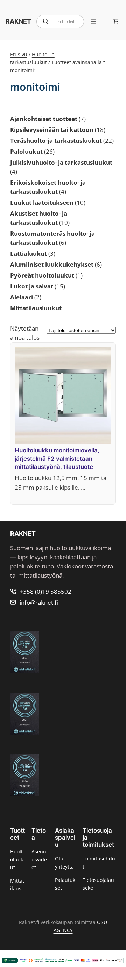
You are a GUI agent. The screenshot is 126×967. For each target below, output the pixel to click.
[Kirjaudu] (104, 21)
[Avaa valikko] (93, 21)
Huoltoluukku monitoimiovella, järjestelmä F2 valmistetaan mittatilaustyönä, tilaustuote (57, 458)
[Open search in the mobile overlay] (60, 22)
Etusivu (18, 54)
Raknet (18, 21)
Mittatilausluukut (36, 308)
